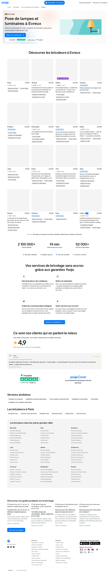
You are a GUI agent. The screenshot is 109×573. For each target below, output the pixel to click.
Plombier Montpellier (46, 474)
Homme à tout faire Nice (47, 433)
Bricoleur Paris (13, 413)
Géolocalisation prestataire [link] (39, 560)
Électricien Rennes (76, 476)
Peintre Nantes (45, 459)
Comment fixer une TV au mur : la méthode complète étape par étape (18, 512)
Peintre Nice (44, 440)
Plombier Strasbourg (77, 455)
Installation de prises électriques (36, 399)
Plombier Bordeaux (76, 435)
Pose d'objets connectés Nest (59, 399)
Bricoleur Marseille (15, 430)
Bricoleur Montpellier (47, 469)
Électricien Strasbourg (77, 457)
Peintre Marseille (15, 440)
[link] (91, 76)
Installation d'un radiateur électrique (20, 402)
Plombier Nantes (45, 455)
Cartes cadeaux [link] (36, 558)
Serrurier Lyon (14, 462)
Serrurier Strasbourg (77, 462)
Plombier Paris (44, 413)
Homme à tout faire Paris (29, 413)
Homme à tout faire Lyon (17, 452)
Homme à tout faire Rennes (78, 472)
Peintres (72, 234)
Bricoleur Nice (45, 430)
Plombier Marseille (15, 435)
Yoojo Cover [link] (59, 545)
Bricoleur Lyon (14, 450)
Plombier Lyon (14, 455)
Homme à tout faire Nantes (48, 452)
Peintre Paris (69, 413)
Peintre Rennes (75, 479)
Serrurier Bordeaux (76, 442)
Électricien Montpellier (47, 476)
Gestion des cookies (61, 562)
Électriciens (65, 234)
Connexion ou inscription (100, 2)
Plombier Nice (45, 435)
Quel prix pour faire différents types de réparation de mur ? (65, 511)
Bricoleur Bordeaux (76, 430)
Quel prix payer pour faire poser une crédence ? (90, 511)
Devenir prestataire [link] (37, 545)
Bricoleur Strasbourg (77, 450)
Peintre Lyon (13, 459)
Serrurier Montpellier (46, 481)
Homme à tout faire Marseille (18, 433)
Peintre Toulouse (15, 479)
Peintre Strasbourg (76, 459)
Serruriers (79, 234)
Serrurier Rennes (76, 481)
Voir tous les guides (16, 530)
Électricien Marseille (15, 438)
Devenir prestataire (85, 2)
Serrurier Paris (81, 413)
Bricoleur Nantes (45, 450)
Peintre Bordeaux (76, 440)
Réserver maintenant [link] (14, 35)
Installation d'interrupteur (80, 399)
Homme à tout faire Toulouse (18, 472)
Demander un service (55, 3)
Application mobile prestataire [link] (40, 549)
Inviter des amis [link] (36, 553)
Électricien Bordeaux (77, 438)
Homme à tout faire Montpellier (49, 472)
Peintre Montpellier (46, 479)
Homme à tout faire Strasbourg (79, 452)
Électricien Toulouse (16, 476)
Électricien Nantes (46, 457)
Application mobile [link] (37, 547)
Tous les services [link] (21, 570)
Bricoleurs (36, 234)
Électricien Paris (57, 413)
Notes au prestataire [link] (37, 562)
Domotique (94, 399)
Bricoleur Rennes (76, 469)
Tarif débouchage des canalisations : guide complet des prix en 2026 (42, 514)
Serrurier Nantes (45, 462)
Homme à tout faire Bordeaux (79, 433)
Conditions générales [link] (62, 556)
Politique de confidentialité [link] (63, 558)
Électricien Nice (45, 438)
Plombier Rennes (76, 474)
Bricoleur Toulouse (15, 469)
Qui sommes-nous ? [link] (37, 564)
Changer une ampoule (16, 399)
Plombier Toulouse (15, 474)
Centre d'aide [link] (59, 542)
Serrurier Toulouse (15, 481)
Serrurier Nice (44, 442)
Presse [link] (58, 553)
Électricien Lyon (14, 457)
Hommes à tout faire (46, 234)
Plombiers (57, 234)
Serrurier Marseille (15, 442)
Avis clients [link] (35, 551)
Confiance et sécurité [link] (62, 549)
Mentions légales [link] (60, 560)
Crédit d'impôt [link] (60, 547)
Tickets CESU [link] (35, 556)
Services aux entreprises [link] (63, 551)
